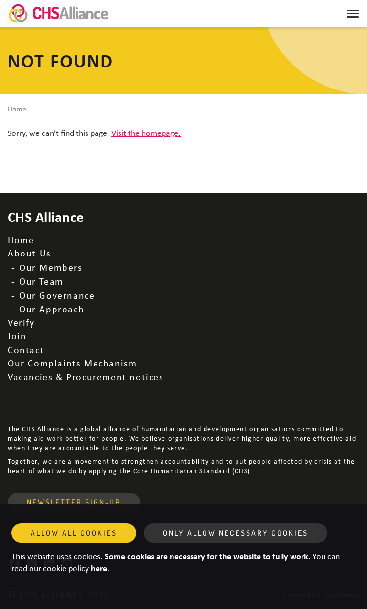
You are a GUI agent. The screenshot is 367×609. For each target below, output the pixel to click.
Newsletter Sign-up (74, 502)
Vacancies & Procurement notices (86, 376)
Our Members (51, 267)
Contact (26, 349)
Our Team (41, 281)
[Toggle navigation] (352, 13)
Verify (21, 322)
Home (17, 108)
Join (17, 335)
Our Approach (51, 308)
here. (100, 568)
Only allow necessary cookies (235, 533)
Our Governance (57, 294)
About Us (29, 252)
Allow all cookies (74, 533)
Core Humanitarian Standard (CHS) (191, 470)
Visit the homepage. (146, 132)
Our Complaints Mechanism (72, 362)
